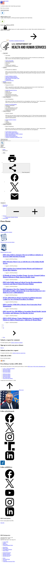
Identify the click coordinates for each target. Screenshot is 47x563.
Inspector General (6, 553)
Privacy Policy (6, 550)
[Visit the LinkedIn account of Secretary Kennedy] (9, 460)
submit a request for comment (16, 342)
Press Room (5, 205)
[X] (14, 191)
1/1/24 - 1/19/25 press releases (9, 368)
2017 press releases (6, 377)
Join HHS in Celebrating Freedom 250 (16, 40)
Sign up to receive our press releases (7, 242)
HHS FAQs (5, 544)
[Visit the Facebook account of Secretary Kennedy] (9, 422)
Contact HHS (5, 541)
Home (4, 149)
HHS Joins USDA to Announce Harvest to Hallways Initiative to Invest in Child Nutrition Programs (23, 255)
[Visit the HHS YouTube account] (9, 497)
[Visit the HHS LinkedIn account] (9, 516)
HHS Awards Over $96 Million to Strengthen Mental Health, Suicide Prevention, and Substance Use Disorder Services (24, 312)
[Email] (14, 200)
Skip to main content (4, 1)
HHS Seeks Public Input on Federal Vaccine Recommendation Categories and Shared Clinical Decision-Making (22, 283)
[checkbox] (4, 153)
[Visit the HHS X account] (9, 487)
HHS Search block (4, 140)
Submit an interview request (5, 252)
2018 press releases (6, 376)
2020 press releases (6, 373)
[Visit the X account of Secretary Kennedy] (9, 431)
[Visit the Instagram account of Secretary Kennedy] (9, 441)
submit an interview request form (19, 353)
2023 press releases (6, 369)
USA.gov (5, 560)
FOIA (4, 558)
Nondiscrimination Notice (8, 545)
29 (3, 327)
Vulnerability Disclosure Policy (9, 561)
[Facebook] (14, 181)
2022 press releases (6, 370)
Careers (4, 543)
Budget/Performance (7, 552)
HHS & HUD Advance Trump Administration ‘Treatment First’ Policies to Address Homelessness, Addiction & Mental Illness (23, 319)
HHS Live (5, 206)
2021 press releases (6, 371)
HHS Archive (5, 548)
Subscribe (2, 522)
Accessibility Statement (7, 549)
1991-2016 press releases (8, 378)
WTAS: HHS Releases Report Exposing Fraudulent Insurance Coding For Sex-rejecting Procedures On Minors (22, 298)
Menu (2, 146)
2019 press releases (6, 375)
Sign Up (2, 347)
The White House (6, 559)
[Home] (23, 49)
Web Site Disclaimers (7, 554)
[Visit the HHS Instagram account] (9, 506)
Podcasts (4, 215)
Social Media (5, 218)
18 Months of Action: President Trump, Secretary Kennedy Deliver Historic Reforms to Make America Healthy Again (24, 276)
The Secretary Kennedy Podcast (11, 217)
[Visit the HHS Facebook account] (9, 478)
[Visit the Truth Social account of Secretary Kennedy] (9, 450)
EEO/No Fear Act (6, 556)
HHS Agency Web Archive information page (36, 366)
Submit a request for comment (6, 232)
